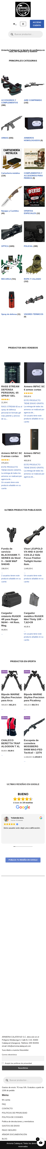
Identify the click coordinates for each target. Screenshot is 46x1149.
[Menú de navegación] (23, 24)
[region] (23, 1125)
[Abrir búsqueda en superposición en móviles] (25, 34)
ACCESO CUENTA (37, 23)
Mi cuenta (6, 1100)
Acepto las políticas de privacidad (18, 1063)
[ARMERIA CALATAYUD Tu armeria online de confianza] (23, 9)
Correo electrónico (9, 1055)
